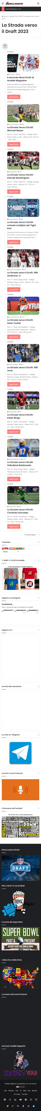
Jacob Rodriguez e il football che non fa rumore (22, 9)
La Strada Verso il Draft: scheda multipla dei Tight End (21, 225)
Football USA (13, 16)
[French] (8, 548)
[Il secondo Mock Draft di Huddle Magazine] (23, 63)
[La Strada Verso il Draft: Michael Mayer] (23, 113)
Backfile (34, 1091)
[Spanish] (14, 548)
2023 (20, 16)
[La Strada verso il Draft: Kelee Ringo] (23, 400)
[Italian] (23, 548)
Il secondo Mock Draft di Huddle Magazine (20, 79)
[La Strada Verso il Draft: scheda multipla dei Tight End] (23, 208)
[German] (6, 548)
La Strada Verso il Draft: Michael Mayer (20, 129)
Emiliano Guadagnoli (15, 269)
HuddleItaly (7, 604)
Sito (29, 1091)
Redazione (12, 74)
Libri (16, 1091)
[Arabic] (20, 548)
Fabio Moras (12, 506)
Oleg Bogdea (13, 172)
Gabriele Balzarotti (14, 459)
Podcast (11, 1091)
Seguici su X (7, 630)
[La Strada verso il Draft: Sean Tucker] (23, 306)
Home (5, 16)
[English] (3, 548)
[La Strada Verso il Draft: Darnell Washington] (23, 160)
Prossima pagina (30, 535)
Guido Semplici (13, 219)
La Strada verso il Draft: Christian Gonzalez (20, 511)
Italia (24, 1091)
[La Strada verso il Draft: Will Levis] (23, 353)
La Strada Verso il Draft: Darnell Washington (20, 176)
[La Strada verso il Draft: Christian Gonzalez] (23, 495)
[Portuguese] (17, 548)
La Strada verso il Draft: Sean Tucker (20, 321)
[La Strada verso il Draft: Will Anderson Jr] (23, 258)
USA (5, 1091)
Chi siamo (17, 1094)
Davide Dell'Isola (14, 124)
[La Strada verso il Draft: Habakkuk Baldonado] (23, 448)
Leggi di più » (14, 97)
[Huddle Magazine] (14, 3)
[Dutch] (11, 548)
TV (21, 1091)
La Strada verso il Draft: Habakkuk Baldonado (20, 464)
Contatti (24, 1094)
